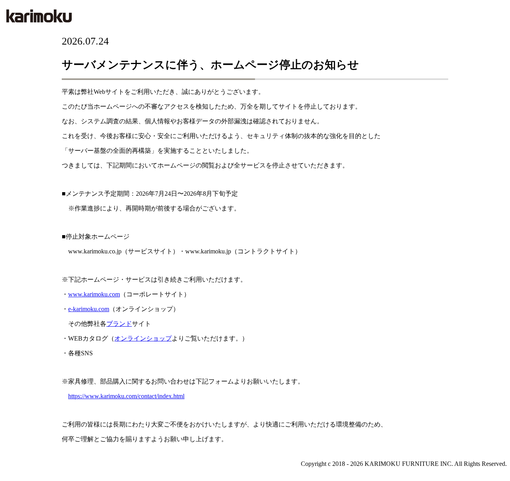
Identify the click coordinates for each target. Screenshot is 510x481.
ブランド (119, 323)
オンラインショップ (143, 338)
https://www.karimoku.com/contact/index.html (126, 396)
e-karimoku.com (88, 309)
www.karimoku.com (94, 294)
